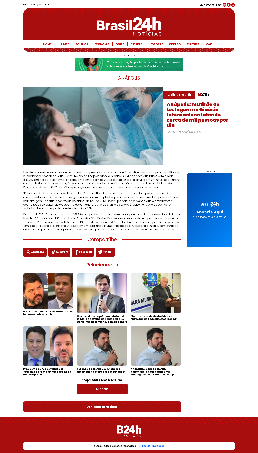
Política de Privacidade (151, 446)
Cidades (136, 44)
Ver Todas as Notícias (102, 407)
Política (81, 44)
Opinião (175, 44)
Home (47, 44)
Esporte (157, 44)
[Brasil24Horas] (129, 26)
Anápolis (102, 389)
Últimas (63, 44)
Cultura (193, 44)
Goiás (120, 44)
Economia (101, 44)
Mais (209, 44)
